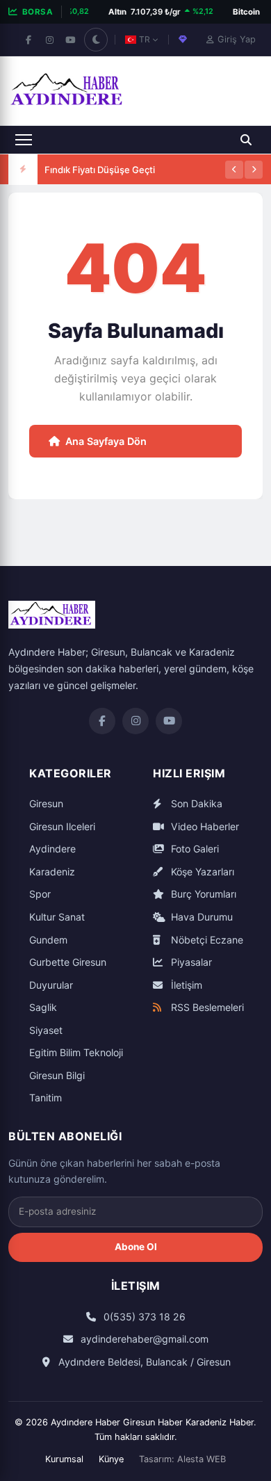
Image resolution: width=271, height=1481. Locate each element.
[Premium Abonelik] (183, 39)
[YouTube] (70, 39)
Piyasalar (190, 962)
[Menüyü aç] (23, 139)
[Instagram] (49, 39)
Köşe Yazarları (201, 871)
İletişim (185, 985)
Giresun (46, 803)
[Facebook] (28, 39)
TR (144, 39)
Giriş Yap (236, 39)
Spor (40, 894)
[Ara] (246, 140)
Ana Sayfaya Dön (106, 441)
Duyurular (51, 985)
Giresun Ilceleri (62, 826)
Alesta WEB (201, 1459)
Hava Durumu (200, 917)
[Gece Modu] (96, 39)
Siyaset (46, 1030)
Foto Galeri (193, 849)
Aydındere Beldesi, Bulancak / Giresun (143, 1362)
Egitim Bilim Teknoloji (76, 1052)
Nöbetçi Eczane (205, 940)
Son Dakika (195, 803)
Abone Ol (136, 1246)
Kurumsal (64, 1459)
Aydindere (52, 849)
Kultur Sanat (57, 917)
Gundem (48, 940)
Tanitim (45, 1097)
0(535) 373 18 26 (143, 1316)
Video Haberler (203, 826)
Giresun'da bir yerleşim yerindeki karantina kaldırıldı (132, 183)
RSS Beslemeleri (206, 1007)
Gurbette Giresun (67, 962)
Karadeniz (52, 871)
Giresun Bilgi (57, 1075)
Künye (111, 1459)
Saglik (43, 1007)
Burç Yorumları (202, 894)
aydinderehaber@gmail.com (143, 1339)
